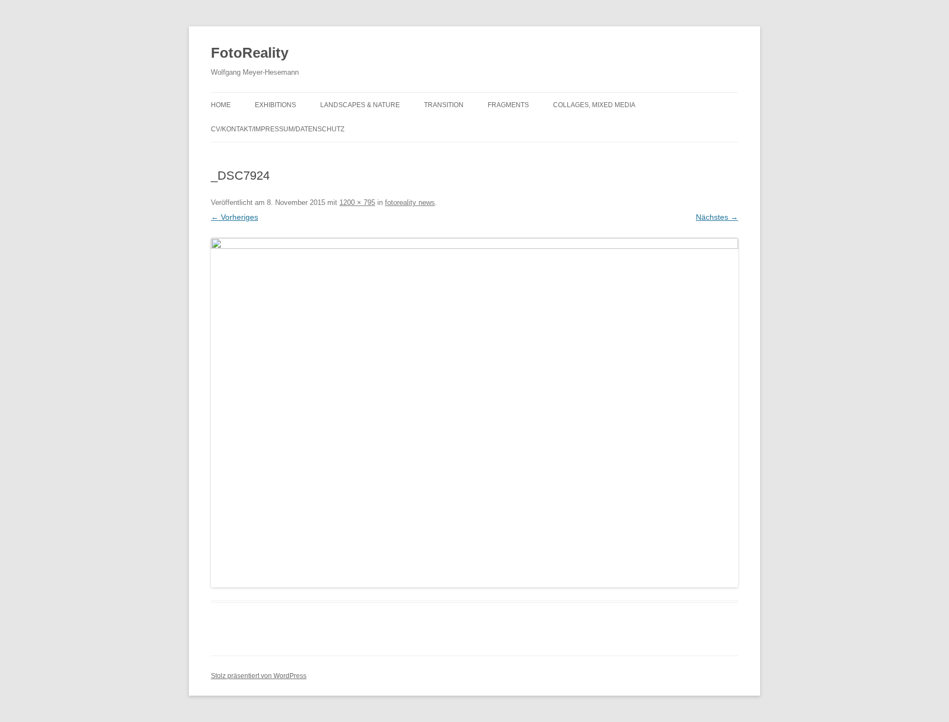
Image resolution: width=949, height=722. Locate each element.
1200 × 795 (357, 202)
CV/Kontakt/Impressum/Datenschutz (277, 129)
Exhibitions (275, 105)
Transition (444, 105)
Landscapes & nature (360, 105)
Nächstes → (717, 217)
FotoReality (249, 53)
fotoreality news (410, 202)
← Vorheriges (234, 217)
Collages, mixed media (594, 105)
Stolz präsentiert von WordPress (258, 676)
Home (221, 105)
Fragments (508, 105)
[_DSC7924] (474, 412)
